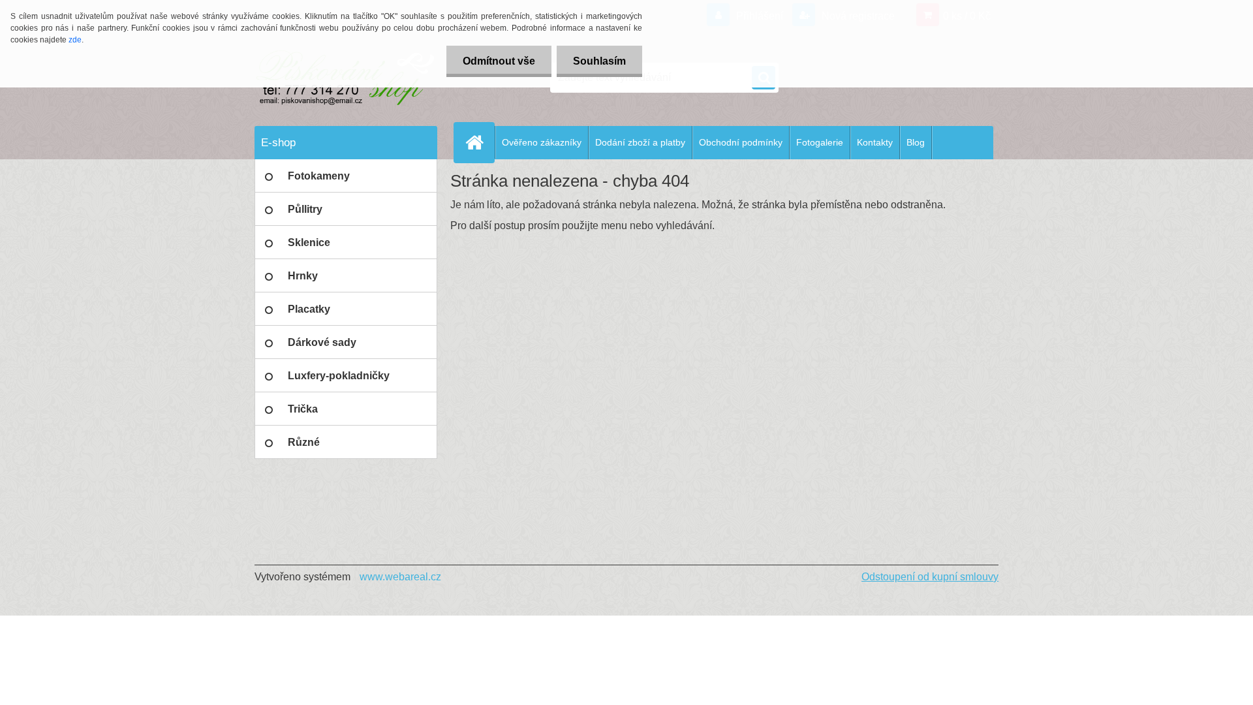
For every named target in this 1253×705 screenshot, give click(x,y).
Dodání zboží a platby (640, 142)
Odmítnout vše (499, 61)
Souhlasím (599, 61)
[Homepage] (480, 142)
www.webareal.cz (400, 576)
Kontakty (875, 142)
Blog (915, 142)
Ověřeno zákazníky (541, 142)
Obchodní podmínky (740, 142)
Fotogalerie (819, 142)
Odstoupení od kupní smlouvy (929, 576)
